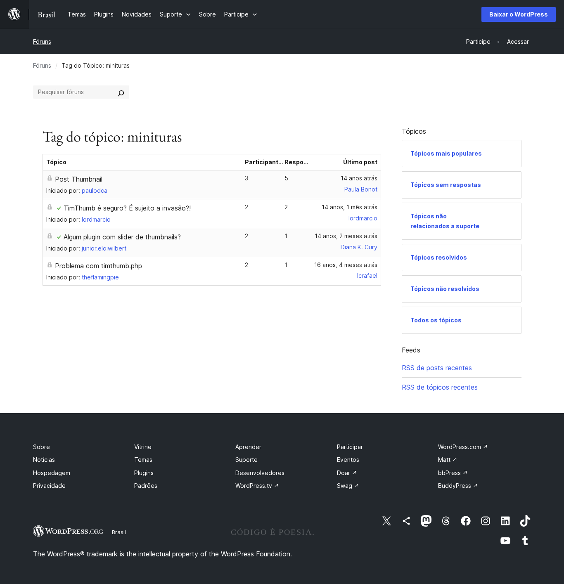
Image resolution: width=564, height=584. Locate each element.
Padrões (145, 485)
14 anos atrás (359, 178)
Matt (447, 459)
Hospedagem (51, 472)
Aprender (248, 446)
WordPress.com (463, 446)
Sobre (41, 446)
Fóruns (42, 41)
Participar (350, 446)
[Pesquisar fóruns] (121, 92)
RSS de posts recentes (437, 368)
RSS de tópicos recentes (440, 387)
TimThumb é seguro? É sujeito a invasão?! (127, 208)
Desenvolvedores (259, 472)
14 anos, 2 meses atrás (346, 235)
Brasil (119, 532)
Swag (348, 485)
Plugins (144, 472)
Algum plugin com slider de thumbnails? (122, 237)
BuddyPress (458, 485)
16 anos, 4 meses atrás (345, 264)
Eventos (348, 459)
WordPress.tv (257, 485)
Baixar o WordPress (518, 14)
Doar (347, 472)
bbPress (453, 472)
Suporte (246, 459)
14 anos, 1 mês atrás (349, 206)
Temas (143, 459)
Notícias (44, 459)
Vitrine (143, 446)
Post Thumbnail (78, 179)
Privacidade (49, 485)
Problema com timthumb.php (98, 266)
